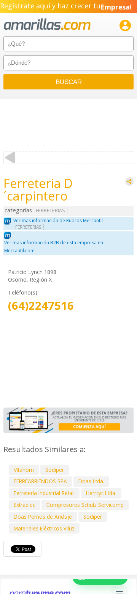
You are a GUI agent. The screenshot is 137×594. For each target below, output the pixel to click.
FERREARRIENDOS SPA (40, 481)
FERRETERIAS (50, 210)
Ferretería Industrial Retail (44, 493)
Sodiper (54, 469)
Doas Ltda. (91, 481)
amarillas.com (47, 24)
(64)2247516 (41, 305)
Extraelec (24, 504)
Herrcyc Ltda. (101, 493)
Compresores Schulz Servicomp (85, 504)
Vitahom (24, 469)
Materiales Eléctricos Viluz (44, 528)
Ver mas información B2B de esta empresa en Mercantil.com (53, 246)
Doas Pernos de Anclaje (43, 516)
